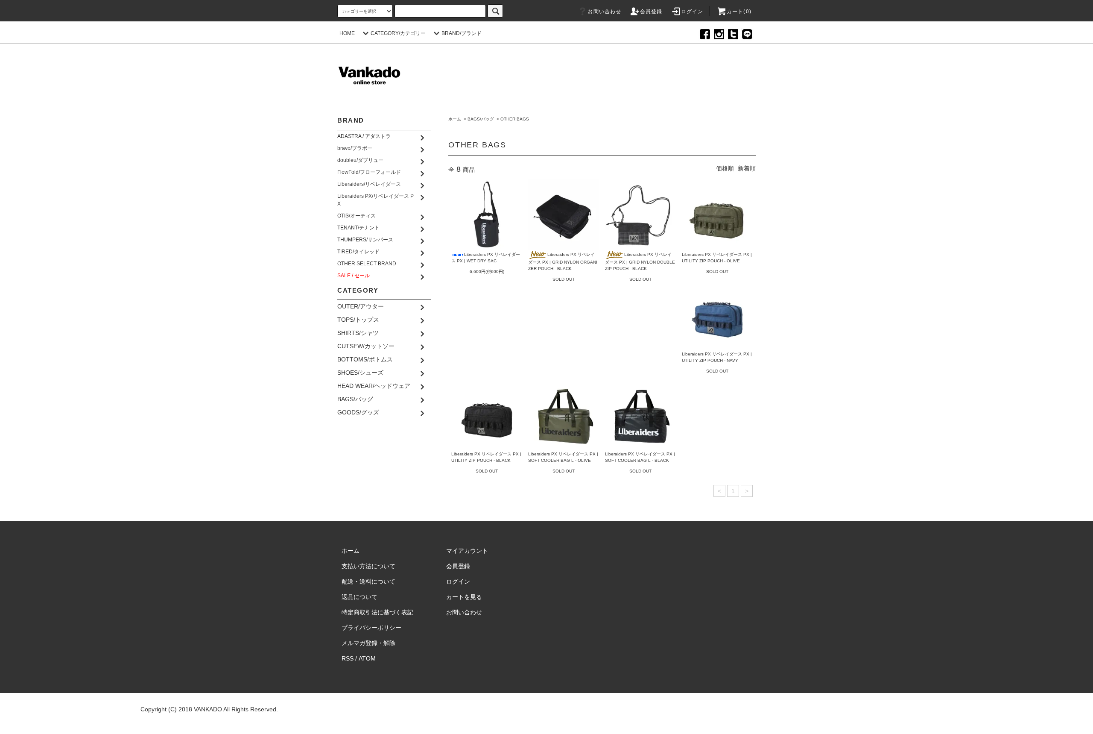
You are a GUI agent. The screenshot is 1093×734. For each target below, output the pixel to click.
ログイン (692, 12)
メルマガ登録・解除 (368, 643)
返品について (359, 596)
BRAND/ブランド (461, 33)
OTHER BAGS (514, 119)
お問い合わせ (604, 12)
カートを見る (464, 596)
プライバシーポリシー (371, 627)
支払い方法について (368, 566)
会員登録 (651, 12)
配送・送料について (368, 581)
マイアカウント (467, 550)
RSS (348, 658)
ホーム (454, 119)
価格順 (725, 168)
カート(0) (739, 12)
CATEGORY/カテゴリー (398, 33)
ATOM (367, 658)
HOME (347, 33)
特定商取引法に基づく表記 (377, 612)
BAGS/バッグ (481, 119)
